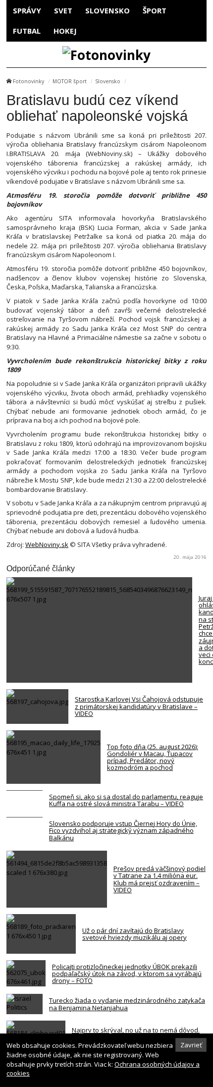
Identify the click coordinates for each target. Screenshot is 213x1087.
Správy (27, 10)
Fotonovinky (28, 81)
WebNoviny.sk (46, 544)
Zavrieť (191, 1044)
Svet (63, 10)
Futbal (27, 31)
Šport (154, 10)
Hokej (65, 31)
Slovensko (107, 10)
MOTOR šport (70, 81)
